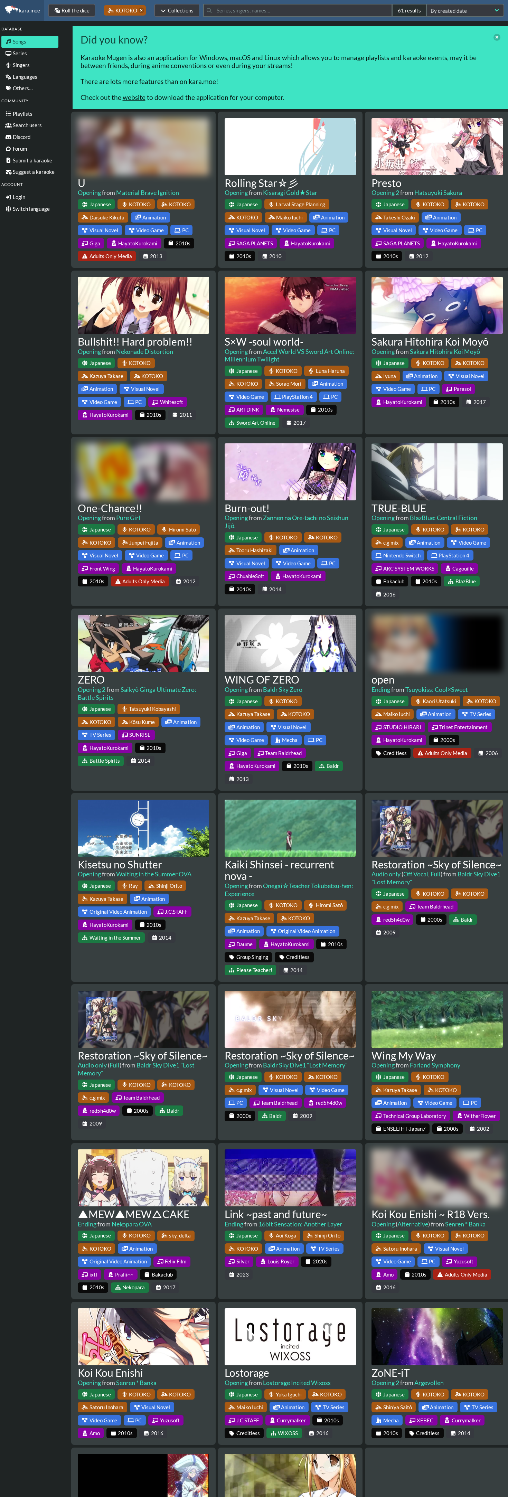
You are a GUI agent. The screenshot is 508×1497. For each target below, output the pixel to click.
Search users (27, 125)
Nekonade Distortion (144, 351)
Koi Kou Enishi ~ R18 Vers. (430, 1214)
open (383, 679)
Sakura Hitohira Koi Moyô (430, 341)
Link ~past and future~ (276, 1214)
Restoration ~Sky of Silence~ (436, 864)
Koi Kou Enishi (110, 1372)
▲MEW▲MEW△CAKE (133, 1214)
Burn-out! (247, 508)
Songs (19, 41)
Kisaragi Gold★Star (290, 192)
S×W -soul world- (264, 341)
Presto (386, 183)
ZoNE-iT (390, 1372)
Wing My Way (403, 1055)
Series (19, 53)
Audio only (386, 874)
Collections (181, 10)
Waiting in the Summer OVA (153, 874)
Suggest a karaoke (33, 172)
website (134, 97)
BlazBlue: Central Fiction (443, 517)
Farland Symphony (435, 1065)
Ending (380, 689)
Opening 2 (385, 192)
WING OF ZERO (262, 679)
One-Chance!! (110, 508)
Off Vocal (415, 874)
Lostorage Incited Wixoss (297, 1382)
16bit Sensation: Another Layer (300, 1224)
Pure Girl (128, 517)
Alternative (412, 1224)
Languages (24, 77)
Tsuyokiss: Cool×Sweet (436, 689)
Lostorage (247, 1372)
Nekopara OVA (132, 1224)
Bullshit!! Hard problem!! (135, 341)
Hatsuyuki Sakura (438, 192)
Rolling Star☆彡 (261, 183)
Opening (89, 192)
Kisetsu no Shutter (120, 864)
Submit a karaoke (32, 160)
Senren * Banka (465, 1224)
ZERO (91, 679)
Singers (21, 65)
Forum (19, 148)
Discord (21, 137)
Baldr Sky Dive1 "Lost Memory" (305, 1065)
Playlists (22, 114)
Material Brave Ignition (147, 192)
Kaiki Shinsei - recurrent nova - (279, 870)
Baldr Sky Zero (282, 689)
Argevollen (429, 1382)
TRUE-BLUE (398, 508)
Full (436, 874)
